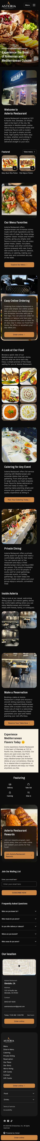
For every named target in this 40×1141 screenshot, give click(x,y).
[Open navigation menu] (34, 5)
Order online (19, 1021)
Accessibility (7, 1110)
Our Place (7, 1062)
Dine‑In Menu (8, 1049)
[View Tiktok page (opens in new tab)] (11, 1121)
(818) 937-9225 (9, 1002)
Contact (6, 1075)
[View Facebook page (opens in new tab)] (4, 1121)
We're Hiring (8, 1069)
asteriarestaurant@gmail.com (14, 1007)
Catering (6, 1053)
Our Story (7, 1065)
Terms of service (9, 1106)
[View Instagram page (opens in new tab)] (8, 1121)
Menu (27, 5)
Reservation (8, 1059)
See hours (30, 1015)
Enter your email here (12, 879)
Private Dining (9, 1056)
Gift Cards (7, 1072)
